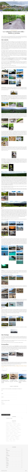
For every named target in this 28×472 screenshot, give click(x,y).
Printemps (8, 436)
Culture (16, 426)
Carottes (18, 425)
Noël (15, 432)
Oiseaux (19, 432)
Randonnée (17, 436)
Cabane (11, 425)
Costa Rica (7, 460)
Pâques (12, 436)
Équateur (12, 30)
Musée (7, 432)
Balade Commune (14, 5)
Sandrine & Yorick (4, 370)
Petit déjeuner (8, 455)
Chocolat (12, 426)
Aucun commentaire (24, 370)
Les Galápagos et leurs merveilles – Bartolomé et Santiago (22, 381)
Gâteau (16, 429)
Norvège (7, 465)
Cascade (7, 426)
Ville (18, 439)
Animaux (14, 422)
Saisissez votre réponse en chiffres (5, 400)
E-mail (2, 393)
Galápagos (15, 30)
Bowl (7, 425)
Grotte (12, 429)
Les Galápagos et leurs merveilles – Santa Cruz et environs (5, 381)
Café (15, 425)
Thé (7, 439)
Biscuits (7, 452)
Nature (11, 432)
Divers (6, 457)
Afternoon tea (8, 422)
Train (10, 439)
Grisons (7, 429)
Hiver (20, 429)
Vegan (14, 439)
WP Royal (6, 470)
